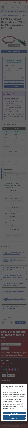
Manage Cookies (14, 416)
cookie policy (10, 408)
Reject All (14, 418)
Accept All (14, 413)
